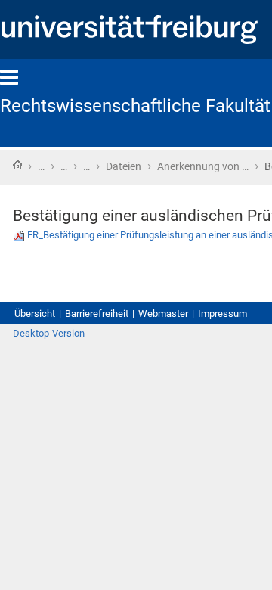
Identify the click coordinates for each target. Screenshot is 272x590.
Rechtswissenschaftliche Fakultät (135, 105)
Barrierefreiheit (96, 313)
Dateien (123, 166)
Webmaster (163, 313)
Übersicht (34, 313)
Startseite (17, 165)
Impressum (222, 313)
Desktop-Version (49, 333)
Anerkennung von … (203, 166)
